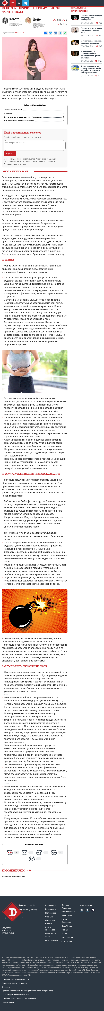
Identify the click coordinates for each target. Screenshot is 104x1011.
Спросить (10, 153)
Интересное (50, 913)
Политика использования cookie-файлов (19, 998)
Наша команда (8, 1002)
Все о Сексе (67, 916)
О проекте (6, 987)
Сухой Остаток (68, 912)
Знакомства (50, 909)
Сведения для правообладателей (15, 995)
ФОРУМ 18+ (67, 941)
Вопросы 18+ (67, 937)
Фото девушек (51, 940)
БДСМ (64, 934)
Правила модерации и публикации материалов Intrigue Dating (27, 991)
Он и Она (49, 917)
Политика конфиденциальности (15, 979)
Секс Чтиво (67, 926)
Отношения (50, 905)
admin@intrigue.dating (28, 909)
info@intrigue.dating (27, 905)
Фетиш (65, 930)
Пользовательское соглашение (15, 983)
